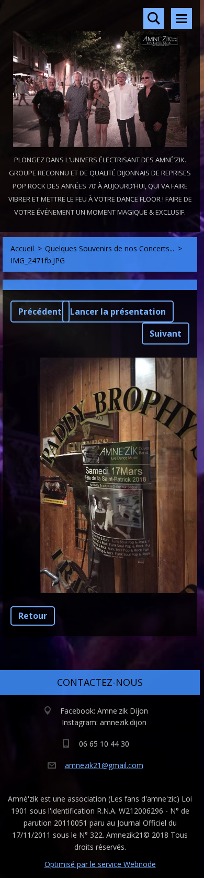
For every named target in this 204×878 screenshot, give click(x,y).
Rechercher (153, 18)
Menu (181, 18)
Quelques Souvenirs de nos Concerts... (109, 248)
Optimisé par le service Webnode (100, 864)
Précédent (40, 311)
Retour (32, 615)
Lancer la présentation (118, 311)
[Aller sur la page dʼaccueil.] (100, 76)
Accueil (22, 248)
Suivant (166, 333)
